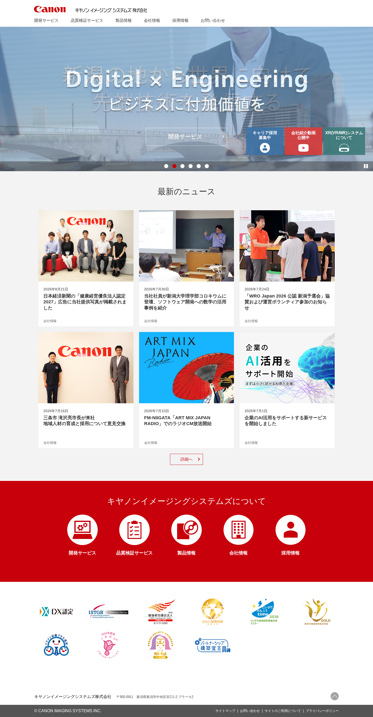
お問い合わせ (250, 711)
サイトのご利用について (283, 711)
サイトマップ (225, 711)
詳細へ (186, 459)
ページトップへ (335, 696)
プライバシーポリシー (322, 711)
